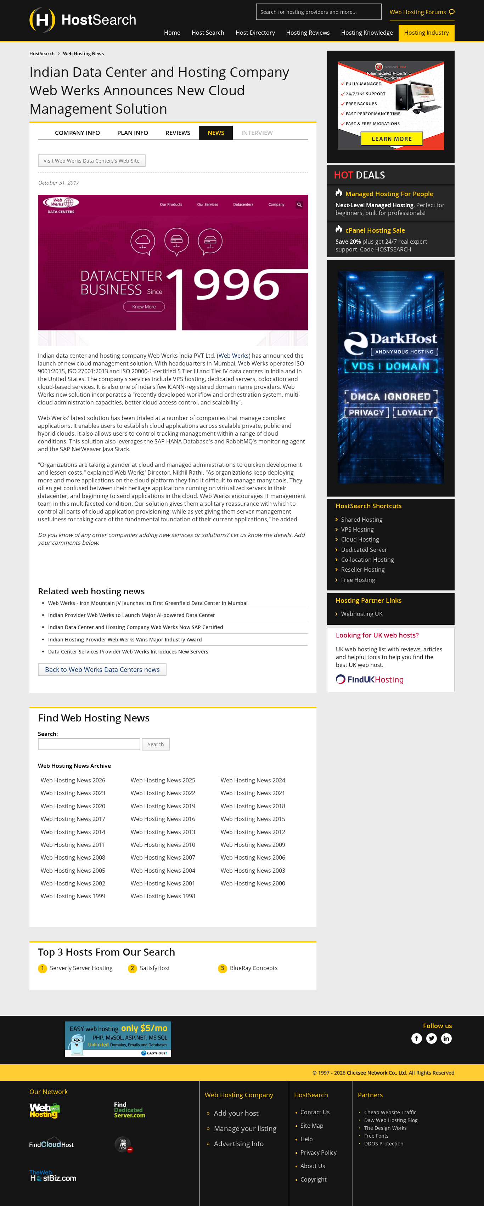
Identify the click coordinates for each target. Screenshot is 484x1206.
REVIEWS (177, 133)
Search (156, 744)
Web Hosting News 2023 (73, 793)
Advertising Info (239, 1143)
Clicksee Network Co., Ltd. (377, 1072)
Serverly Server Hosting (81, 968)
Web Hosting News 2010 (163, 845)
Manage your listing (245, 1128)
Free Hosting (358, 580)
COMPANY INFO (77, 133)
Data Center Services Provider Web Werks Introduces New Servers (128, 651)
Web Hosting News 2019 (163, 806)
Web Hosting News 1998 (163, 896)
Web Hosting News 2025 (163, 780)
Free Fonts (376, 1135)
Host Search (208, 32)
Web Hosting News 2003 (253, 870)
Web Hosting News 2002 (73, 883)
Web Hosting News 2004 (163, 870)
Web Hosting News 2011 (73, 845)
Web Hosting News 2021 (253, 793)
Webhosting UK (362, 614)
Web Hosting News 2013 (163, 832)
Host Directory (255, 32)
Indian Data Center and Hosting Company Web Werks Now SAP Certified (135, 627)
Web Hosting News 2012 (253, 832)
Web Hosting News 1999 (73, 896)
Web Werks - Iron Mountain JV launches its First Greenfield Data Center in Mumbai (148, 603)
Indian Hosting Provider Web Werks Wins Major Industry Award (125, 639)
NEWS (216, 133)
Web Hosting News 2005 (73, 870)
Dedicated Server (364, 550)
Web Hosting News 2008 (73, 857)
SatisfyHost (155, 968)
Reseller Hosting (363, 569)
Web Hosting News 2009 (253, 845)
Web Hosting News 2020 (73, 806)
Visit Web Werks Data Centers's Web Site (92, 160)
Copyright (313, 1179)
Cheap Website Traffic (390, 1112)
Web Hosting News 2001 (163, 883)
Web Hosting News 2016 (163, 819)
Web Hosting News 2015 (253, 819)
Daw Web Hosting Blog (391, 1120)
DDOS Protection (384, 1143)
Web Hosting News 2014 (73, 832)
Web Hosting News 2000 (253, 883)
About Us (312, 1166)
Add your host (236, 1113)
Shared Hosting (362, 519)
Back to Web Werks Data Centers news (102, 669)
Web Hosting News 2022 (163, 793)
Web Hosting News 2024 (253, 780)
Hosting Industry (426, 32)
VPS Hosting (357, 529)
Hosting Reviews (308, 32)
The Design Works (385, 1128)
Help (306, 1139)
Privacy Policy (318, 1152)
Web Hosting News (83, 54)
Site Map (311, 1125)
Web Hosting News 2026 (73, 780)
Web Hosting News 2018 (253, 806)
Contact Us (315, 1112)
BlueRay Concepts (254, 968)
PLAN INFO (132, 133)
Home (172, 32)
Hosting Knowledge (367, 32)
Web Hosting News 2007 (163, 857)
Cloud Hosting (360, 539)
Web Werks (234, 355)
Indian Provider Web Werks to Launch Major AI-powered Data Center (131, 615)
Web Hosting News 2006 (253, 857)
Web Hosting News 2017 (73, 819)
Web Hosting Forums (418, 12)
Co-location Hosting (367, 560)
